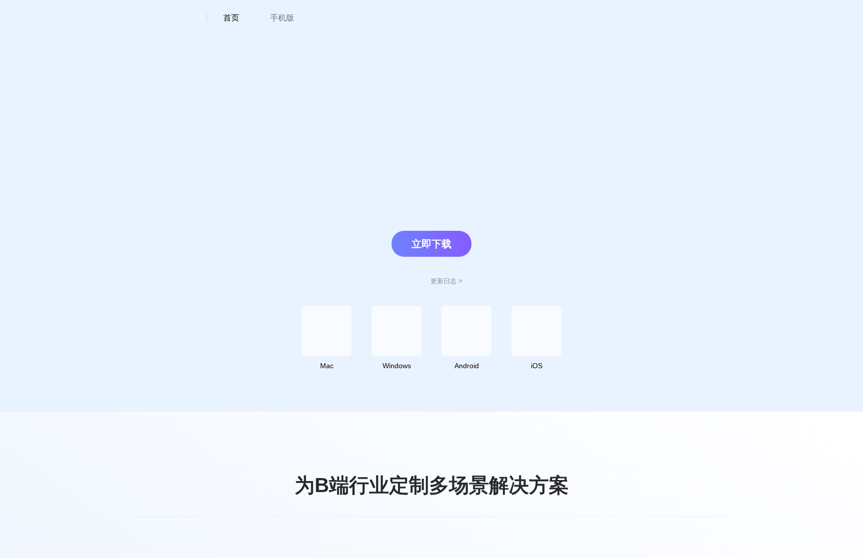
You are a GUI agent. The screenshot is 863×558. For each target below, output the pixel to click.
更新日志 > (446, 281)
